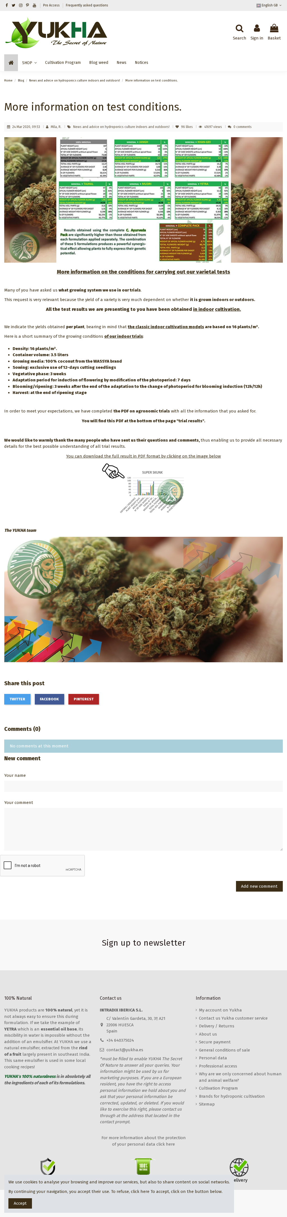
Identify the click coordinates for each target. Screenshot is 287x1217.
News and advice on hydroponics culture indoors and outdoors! (121, 127)
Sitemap (207, 1104)
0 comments (242, 127)
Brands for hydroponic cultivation (232, 1096)
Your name (15, 775)
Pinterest (84, 699)
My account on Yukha (220, 1010)
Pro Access (52, 5)
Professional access (218, 1066)
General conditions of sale (224, 1050)
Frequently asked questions (87, 5)
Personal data (213, 1057)
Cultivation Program (218, 1088)
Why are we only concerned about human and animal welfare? (240, 1077)
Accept (20, 1203)
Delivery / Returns (216, 1026)
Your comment (18, 802)
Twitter (17, 699)
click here (140, 1191)
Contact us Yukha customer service (233, 1018)
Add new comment (259, 886)
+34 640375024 (120, 1040)
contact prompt (114, 1121)
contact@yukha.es (125, 1049)
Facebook (49, 699)
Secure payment (215, 1042)
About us (208, 1034)
